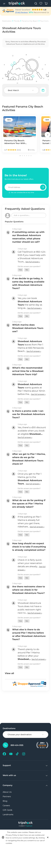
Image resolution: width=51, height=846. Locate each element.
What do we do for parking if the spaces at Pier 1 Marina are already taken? (28, 503)
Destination (7, 21)
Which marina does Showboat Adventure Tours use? (27, 328)
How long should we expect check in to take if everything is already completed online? (29, 546)
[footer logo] (25, 823)
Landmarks (8, 814)
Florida (17, 21)
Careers (6, 805)
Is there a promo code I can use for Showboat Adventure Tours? (28, 414)
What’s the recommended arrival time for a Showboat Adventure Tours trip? (28, 371)
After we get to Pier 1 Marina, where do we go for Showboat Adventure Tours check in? (28, 459)
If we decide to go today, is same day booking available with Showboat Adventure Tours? (28, 283)
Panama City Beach (30, 21)
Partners (7, 796)
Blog (5, 801)
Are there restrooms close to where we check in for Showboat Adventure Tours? (28, 589)
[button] (20, 270)
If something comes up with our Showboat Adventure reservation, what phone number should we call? (28, 237)
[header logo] (17, 3)
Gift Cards (7, 810)
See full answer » (32, 262)
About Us (7, 792)
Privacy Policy (11, 835)
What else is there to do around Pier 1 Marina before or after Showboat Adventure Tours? (29, 634)
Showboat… (36, 434)
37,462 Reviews (21, 12)
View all (9, 673)
